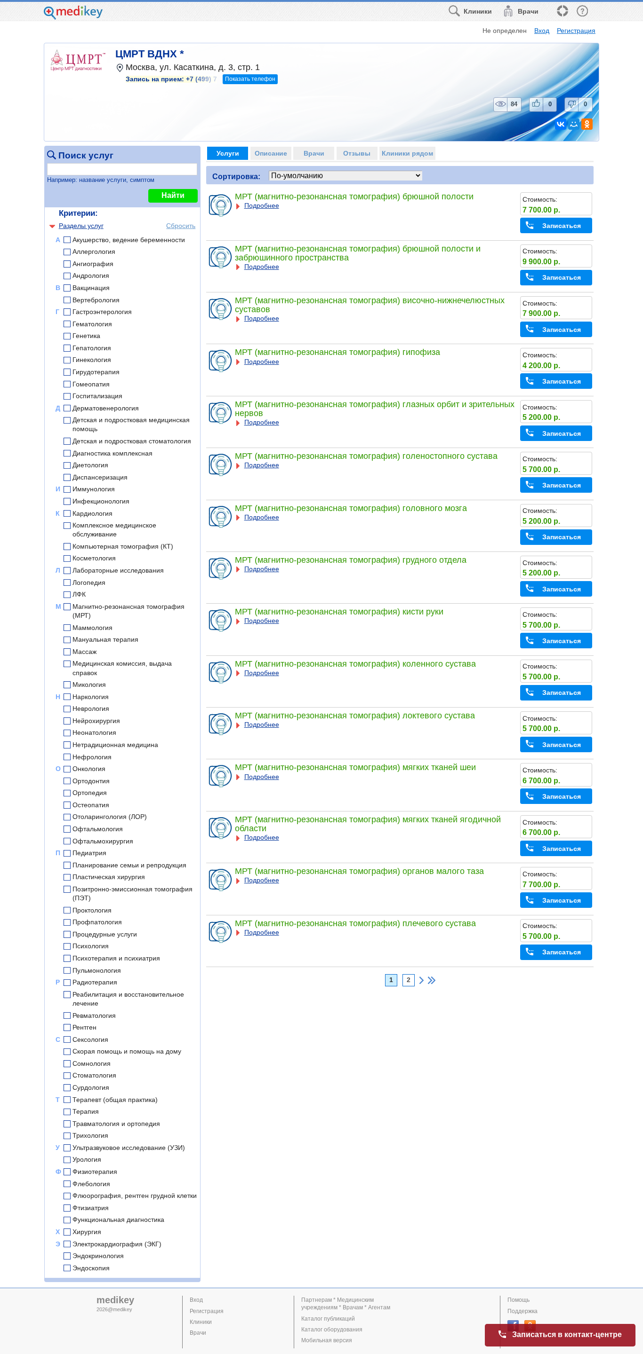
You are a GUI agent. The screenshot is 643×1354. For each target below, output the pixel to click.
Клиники (201, 1322)
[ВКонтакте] (560, 124)
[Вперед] (421, 980)
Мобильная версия (326, 1340)
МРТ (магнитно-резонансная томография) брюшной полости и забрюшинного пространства (358, 253)
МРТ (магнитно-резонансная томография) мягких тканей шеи (355, 767)
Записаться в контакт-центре (567, 1334)
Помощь (518, 1300)
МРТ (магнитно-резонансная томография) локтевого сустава (355, 715)
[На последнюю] (431, 980)
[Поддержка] (562, 11)
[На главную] (73, 17)
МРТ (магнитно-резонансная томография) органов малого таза (359, 871)
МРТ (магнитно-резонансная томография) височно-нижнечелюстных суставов (370, 305)
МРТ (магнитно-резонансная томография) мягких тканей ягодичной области (368, 824)
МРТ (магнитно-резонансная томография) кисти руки (339, 611)
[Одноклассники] (587, 124)
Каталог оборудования (331, 1329)
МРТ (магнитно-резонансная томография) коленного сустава (355, 664)
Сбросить (180, 225)
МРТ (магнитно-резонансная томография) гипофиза (337, 352)
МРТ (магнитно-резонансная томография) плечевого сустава (355, 923)
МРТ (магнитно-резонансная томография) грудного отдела (350, 560)
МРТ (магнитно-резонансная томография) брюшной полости (354, 196)
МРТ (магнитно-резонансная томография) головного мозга (351, 508)
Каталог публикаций (328, 1318)
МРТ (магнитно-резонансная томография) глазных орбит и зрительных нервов (374, 409)
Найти (173, 195)
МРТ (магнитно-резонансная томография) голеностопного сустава (366, 456)
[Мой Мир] (573, 124)
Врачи (198, 1333)
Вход (541, 30)
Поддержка (522, 1311)
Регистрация (576, 30)
